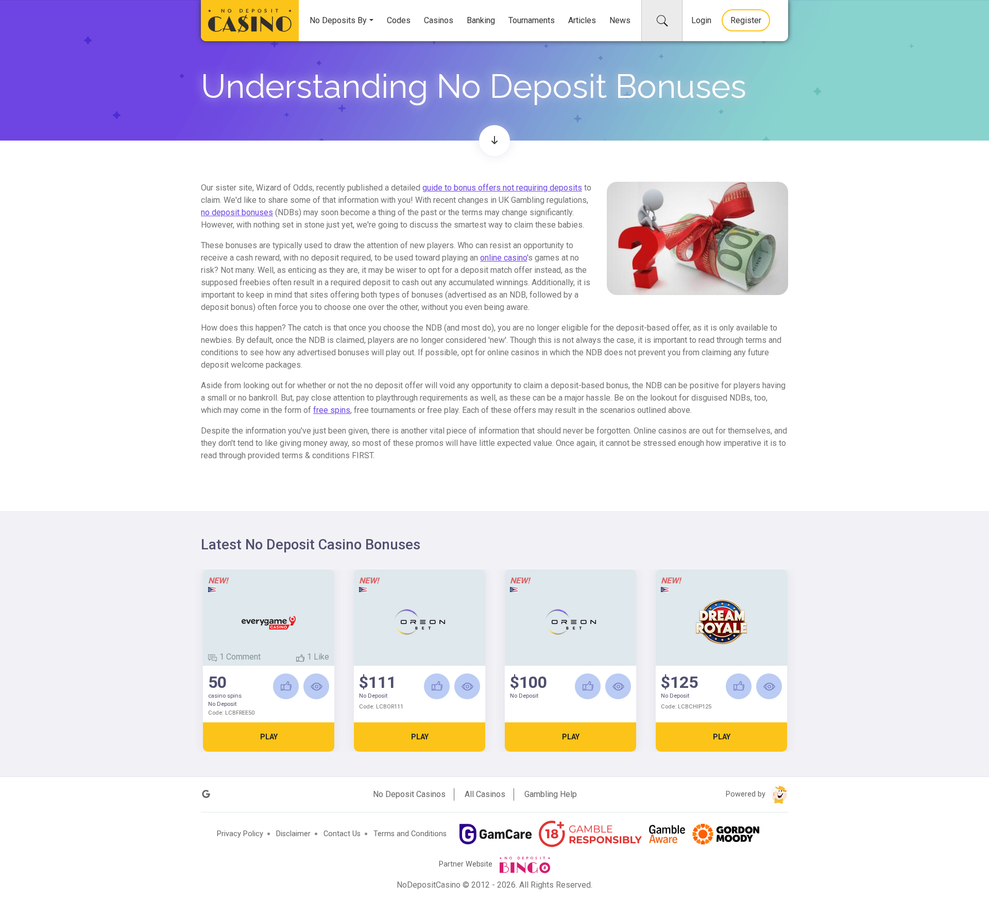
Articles (582, 20)
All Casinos (485, 794)
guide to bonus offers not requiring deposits (502, 188)
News (619, 20)
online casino (503, 258)
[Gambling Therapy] (725, 834)
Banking (481, 20)
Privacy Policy (240, 833)
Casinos (438, 20)
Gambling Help (550, 794)
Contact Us (342, 833)
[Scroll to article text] (494, 140)
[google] (206, 794)
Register (745, 20)
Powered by (747, 794)
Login (701, 20)
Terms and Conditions (410, 833)
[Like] (286, 686)
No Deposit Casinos (409, 794)
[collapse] (662, 20)
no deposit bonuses (237, 212)
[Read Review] (316, 686)
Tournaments (531, 20)
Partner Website (466, 864)
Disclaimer (293, 833)
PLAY (269, 737)
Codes (399, 20)
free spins (331, 410)
